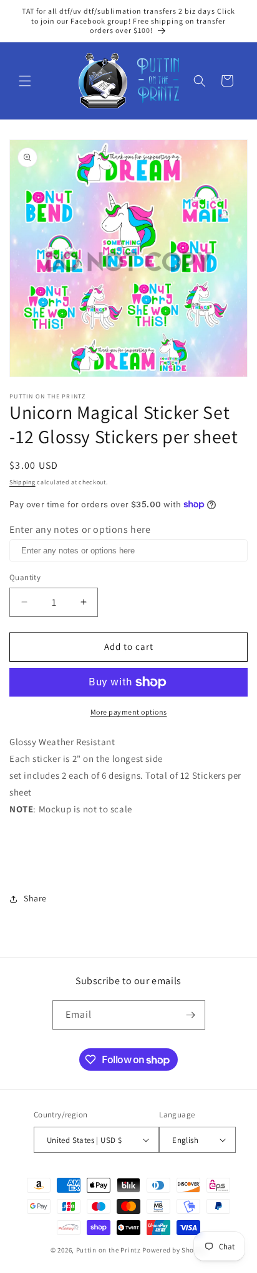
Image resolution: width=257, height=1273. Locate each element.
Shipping (22, 482)
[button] (25, 81)
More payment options (128, 711)
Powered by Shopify (174, 1250)
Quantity (25, 577)
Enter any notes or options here (80, 529)
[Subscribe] (191, 1015)
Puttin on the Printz (108, 1250)
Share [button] (35, 898)
